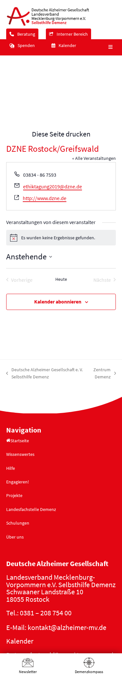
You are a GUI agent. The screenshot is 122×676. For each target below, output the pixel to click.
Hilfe (10, 468)
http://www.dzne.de (44, 198)
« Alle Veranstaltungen (94, 158)
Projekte (14, 495)
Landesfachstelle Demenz (31, 509)
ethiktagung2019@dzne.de (52, 186)
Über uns (15, 537)
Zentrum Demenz (100, 374)
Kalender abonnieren (57, 301)
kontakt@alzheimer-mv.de (67, 627)
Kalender (20, 641)
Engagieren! (17, 482)
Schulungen (17, 523)
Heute (61, 279)
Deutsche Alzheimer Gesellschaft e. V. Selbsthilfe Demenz (44, 374)
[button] (109, 47)
